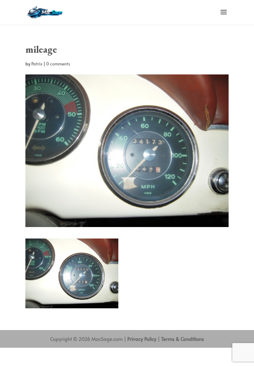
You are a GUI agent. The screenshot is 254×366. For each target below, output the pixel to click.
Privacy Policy (141, 338)
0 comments (58, 64)
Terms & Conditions (182, 338)
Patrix (36, 64)
